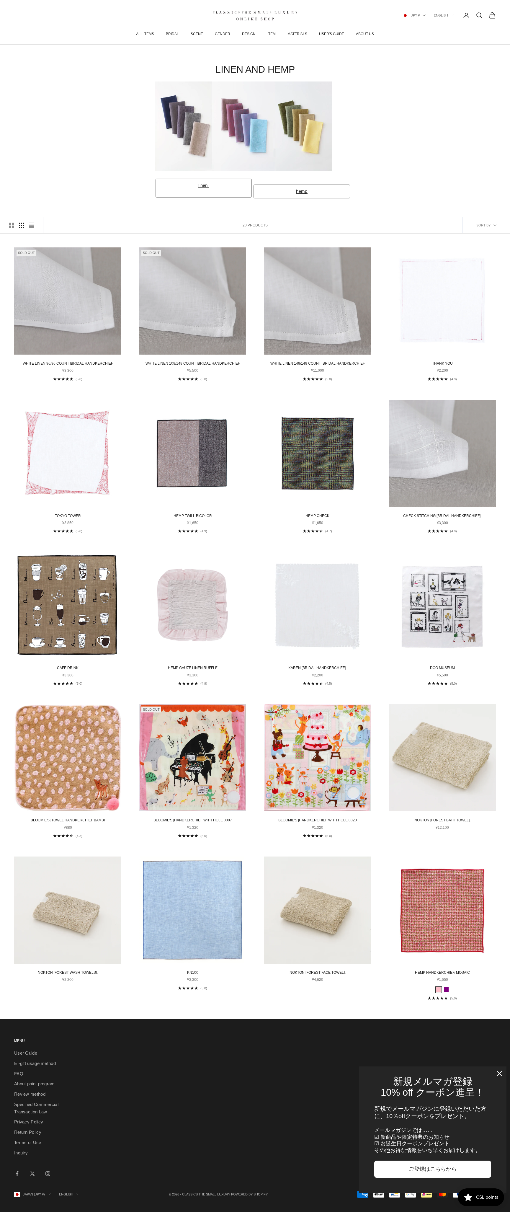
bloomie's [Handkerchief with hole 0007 (192, 820)
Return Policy (27, 1132)
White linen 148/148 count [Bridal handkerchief (317, 363)
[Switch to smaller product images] (21, 225)
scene (197, 34)
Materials (297, 34)
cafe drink (68, 668)
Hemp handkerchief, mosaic (442, 972)
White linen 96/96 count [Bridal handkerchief (68, 363)
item (271, 34)
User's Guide (331, 34)
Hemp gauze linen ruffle (193, 668)
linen (203, 185)
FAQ (18, 1073)
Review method (29, 1094)
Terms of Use (27, 1142)
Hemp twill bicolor (193, 516)
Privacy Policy (28, 1121)
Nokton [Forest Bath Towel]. (442, 820)
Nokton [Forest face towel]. (318, 972)
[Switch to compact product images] (31, 225)
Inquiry (21, 1152)
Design (249, 34)
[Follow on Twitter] (32, 1174)
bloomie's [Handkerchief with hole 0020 (317, 820)
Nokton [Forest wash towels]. (68, 972)
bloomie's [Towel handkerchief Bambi (68, 820)
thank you (442, 363)
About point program (34, 1083)
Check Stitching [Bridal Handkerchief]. (442, 516)
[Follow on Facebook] (17, 1174)
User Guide (25, 1053)
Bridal (172, 34)
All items (145, 34)
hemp (301, 191)
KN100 (192, 972)
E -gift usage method (35, 1063)
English (441, 15)
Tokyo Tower (68, 516)
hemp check (317, 516)
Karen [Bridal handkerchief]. (317, 668)
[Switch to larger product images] (11, 225)
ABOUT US (365, 34)
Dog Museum (442, 668)
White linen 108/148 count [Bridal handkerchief (193, 363)
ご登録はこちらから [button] (433, 1169)
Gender (222, 34)
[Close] (499, 1073)
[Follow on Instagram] (48, 1174)
